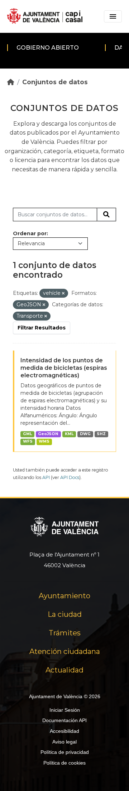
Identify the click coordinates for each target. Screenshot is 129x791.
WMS (44, 441)
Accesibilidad (64, 731)
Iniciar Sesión (64, 710)
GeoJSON (48, 434)
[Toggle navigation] (113, 16)
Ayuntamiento (64, 595)
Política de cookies (64, 763)
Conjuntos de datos (55, 82)
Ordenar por (30, 233)
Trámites (65, 633)
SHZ (101, 434)
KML (69, 434)
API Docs (69, 477)
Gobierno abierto (47, 47)
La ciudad (65, 614)
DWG (85, 434)
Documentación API (64, 720)
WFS (28, 441)
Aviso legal (64, 742)
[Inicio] (10, 82)
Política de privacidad (64, 752)
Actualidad (64, 670)
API (46, 477)
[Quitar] (63, 293)
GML (27, 434)
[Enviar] (106, 214)
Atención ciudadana (64, 651)
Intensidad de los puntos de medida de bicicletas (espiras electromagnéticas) (63, 368)
